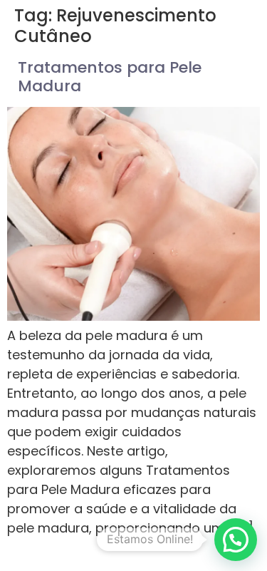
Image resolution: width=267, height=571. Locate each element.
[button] (235, 539)
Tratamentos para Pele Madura (109, 76)
